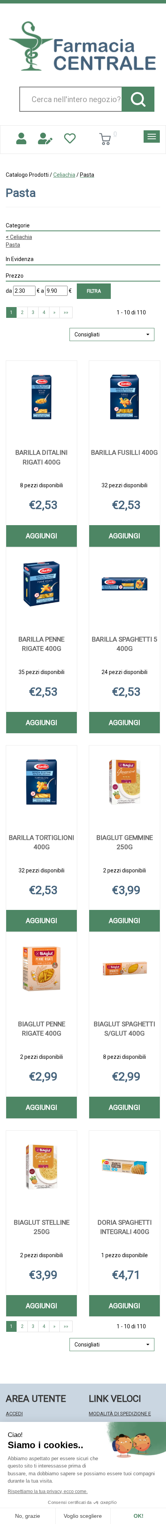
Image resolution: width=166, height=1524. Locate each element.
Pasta (13, 245)
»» (66, 312)
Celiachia (64, 175)
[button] (111, 334)
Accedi (14, 1413)
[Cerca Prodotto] (138, 99)
